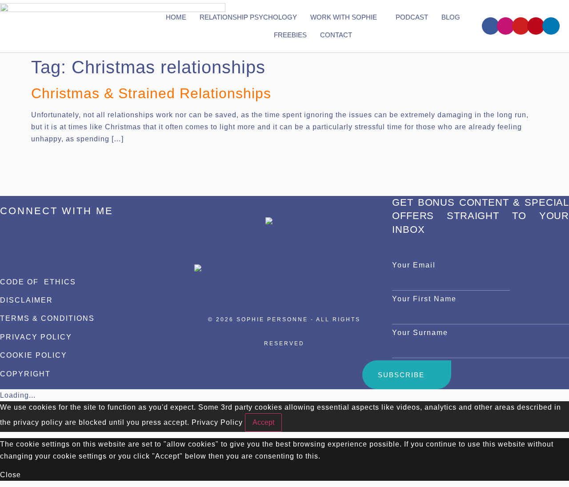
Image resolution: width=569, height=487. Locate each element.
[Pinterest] (536, 26)
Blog (450, 17)
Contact (336, 35)
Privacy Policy (217, 422)
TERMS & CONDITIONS (47, 318)
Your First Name (424, 299)
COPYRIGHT (25, 374)
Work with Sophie (343, 17)
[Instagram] (505, 26)
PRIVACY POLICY (36, 337)
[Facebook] (490, 26)
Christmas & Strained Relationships (151, 93)
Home (176, 17)
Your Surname (420, 332)
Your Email (414, 265)
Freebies (290, 35)
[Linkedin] (551, 26)
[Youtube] (520, 26)
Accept (263, 422)
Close (10, 475)
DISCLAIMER (26, 300)
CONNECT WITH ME (56, 210)
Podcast (412, 17)
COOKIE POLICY (33, 355)
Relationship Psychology (248, 17)
